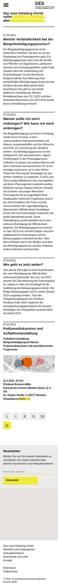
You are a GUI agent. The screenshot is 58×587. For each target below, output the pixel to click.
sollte (7, 16)
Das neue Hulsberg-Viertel (23, 13)
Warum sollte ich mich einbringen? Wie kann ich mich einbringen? (28, 123)
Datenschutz (10, 571)
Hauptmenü (6, 5)
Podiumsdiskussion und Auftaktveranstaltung (23, 331)
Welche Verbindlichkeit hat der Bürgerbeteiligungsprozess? (28, 41)
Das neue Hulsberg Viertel (18, 545)
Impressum (9, 567)
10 (42, 416)
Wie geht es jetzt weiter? (23, 264)
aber (6, 20)
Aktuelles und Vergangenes (19, 549)
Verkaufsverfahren (13, 553)
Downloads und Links (15, 556)
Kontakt (7, 560)
